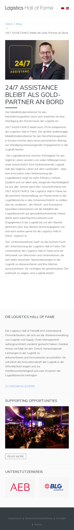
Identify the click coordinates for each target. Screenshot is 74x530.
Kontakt (61, 518)
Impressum (15, 518)
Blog (19, 24)
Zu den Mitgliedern (20, 386)
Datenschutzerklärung (38, 518)
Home (9, 24)
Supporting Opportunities (31, 400)
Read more (15, 456)
